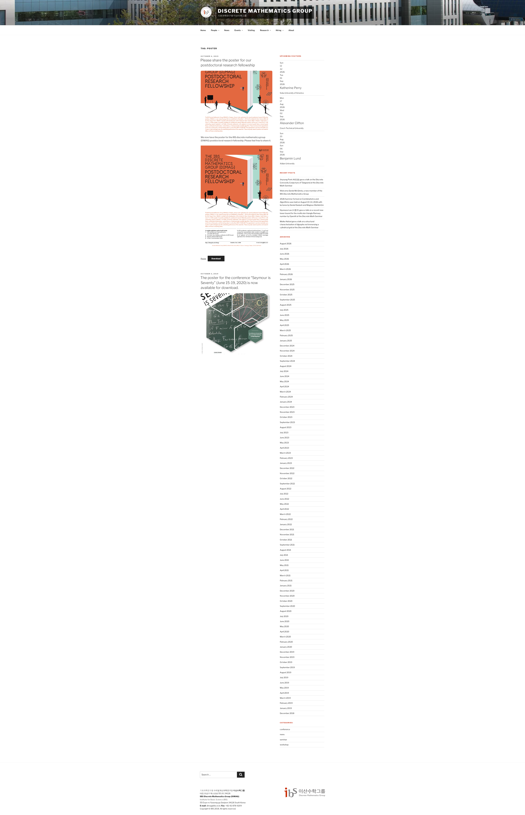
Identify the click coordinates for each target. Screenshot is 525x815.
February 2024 (286, 397)
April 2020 (284, 631)
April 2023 (284, 448)
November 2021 (287, 534)
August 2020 (285, 611)
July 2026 (284, 249)
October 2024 (286, 356)
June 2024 (284, 376)
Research (264, 30)
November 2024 (287, 351)
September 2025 (287, 299)
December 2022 (287, 468)
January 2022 (286, 524)
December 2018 (287, 713)
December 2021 (287, 529)
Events (237, 30)
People (214, 30)
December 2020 (287, 591)
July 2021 (284, 555)
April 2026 (284, 264)
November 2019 (287, 657)
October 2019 (286, 662)
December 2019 (287, 652)
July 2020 (284, 616)
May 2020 (284, 626)
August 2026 (285, 243)
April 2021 (284, 570)
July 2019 (284, 677)
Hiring (278, 30)
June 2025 (284, 315)
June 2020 (284, 621)
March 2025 (285, 330)
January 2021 (286, 585)
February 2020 (286, 642)
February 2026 (286, 274)
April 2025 (284, 325)
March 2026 (285, 269)
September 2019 (287, 667)
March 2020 (285, 636)
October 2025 (286, 294)
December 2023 (287, 407)
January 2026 (286, 279)
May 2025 (284, 320)
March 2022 (285, 514)
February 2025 (286, 335)
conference (285, 729)
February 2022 (286, 519)
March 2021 (285, 575)
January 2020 (286, 647)
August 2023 (285, 427)
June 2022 (284, 499)
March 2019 (285, 698)
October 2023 (286, 417)
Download (216, 258)
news (282, 734)
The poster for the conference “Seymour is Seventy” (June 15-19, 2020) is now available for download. (235, 283)
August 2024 (285, 366)
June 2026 (284, 254)
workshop (284, 744)
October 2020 (286, 601)
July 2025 (284, 310)
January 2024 (286, 402)
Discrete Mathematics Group (265, 11)
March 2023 (285, 453)
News (226, 30)
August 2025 (285, 305)
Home (203, 30)
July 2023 (284, 432)
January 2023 (286, 463)
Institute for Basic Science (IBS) (214, 799)
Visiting (251, 30)
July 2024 (284, 371)
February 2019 (286, 703)
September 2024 (287, 361)
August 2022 (285, 488)
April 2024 (284, 386)
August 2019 (285, 672)
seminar (283, 739)
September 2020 (287, 606)
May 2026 (284, 259)
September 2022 (287, 483)
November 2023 (287, 412)
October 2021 (286, 540)
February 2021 (286, 580)
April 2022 (284, 509)
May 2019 (284, 688)
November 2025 (287, 289)
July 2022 (284, 493)
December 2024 (287, 345)
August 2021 (285, 550)
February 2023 (286, 458)
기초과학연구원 (206, 790)
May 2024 (284, 381)
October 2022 (286, 478)
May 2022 (284, 504)
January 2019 (286, 708)
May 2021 (284, 565)
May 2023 (284, 442)
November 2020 (287, 596)
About (291, 30)
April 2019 (284, 693)
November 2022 (287, 473)
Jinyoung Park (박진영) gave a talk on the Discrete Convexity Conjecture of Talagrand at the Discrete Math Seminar (301, 182)
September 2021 (287, 545)
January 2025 (286, 340)
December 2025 (287, 284)
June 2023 (284, 437)
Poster (203, 259)
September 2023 (287, 422)
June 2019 (284, 682)
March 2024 (285, 392)
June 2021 (284, 560)
